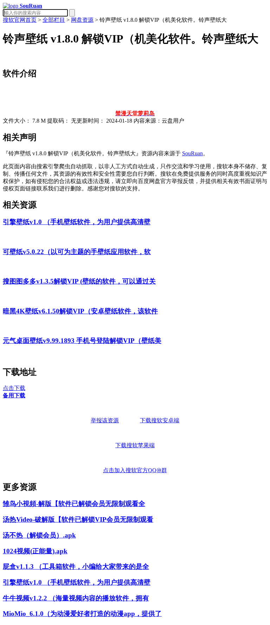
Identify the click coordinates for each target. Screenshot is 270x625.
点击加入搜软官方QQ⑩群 (135, 470)
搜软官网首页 (20, 20)
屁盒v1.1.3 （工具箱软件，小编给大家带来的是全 (76, 566)
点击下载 (14, 388)
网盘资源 (82, 20)
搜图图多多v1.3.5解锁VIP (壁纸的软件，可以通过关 (79, 281)
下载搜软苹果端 (135, 445)
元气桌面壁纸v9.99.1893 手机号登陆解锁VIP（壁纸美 (82, 340)
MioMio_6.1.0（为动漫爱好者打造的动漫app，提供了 (82, 613)
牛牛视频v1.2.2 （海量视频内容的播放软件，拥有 (76, 598)
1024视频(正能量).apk (35, 551)
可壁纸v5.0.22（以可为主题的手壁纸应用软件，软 (77, 251)
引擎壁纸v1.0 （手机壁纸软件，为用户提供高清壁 (76, 222)
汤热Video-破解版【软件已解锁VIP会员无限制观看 (78, 519)
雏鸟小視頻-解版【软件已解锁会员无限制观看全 (74, 503)
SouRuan (192, 153)
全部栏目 (54, 20)
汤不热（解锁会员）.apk (39, 535)
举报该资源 (105, 420)
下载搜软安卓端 (159, 420)
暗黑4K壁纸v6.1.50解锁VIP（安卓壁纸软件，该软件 (80, 311)
